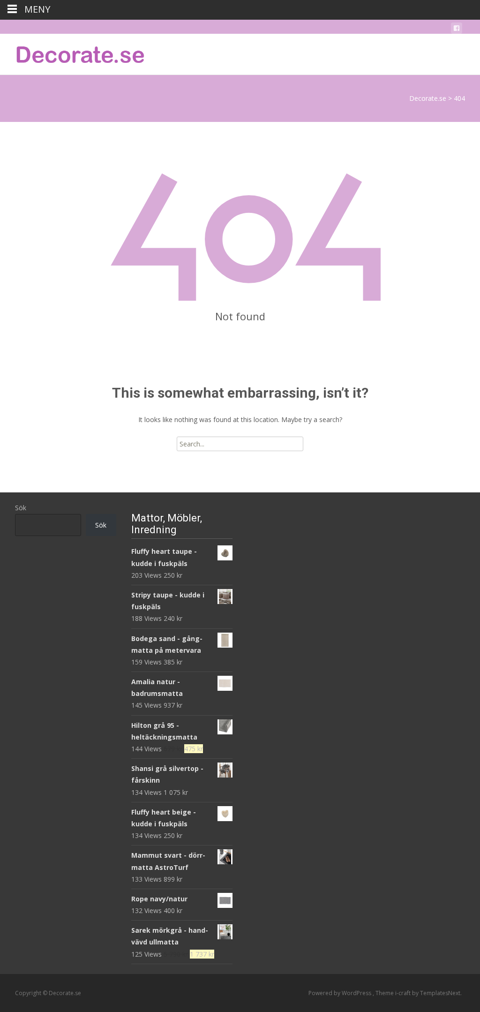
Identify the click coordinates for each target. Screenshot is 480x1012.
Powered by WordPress (340, 993)
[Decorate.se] (73, 52)
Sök (20, 507)
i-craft (403, 993)
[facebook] (456, 29)
